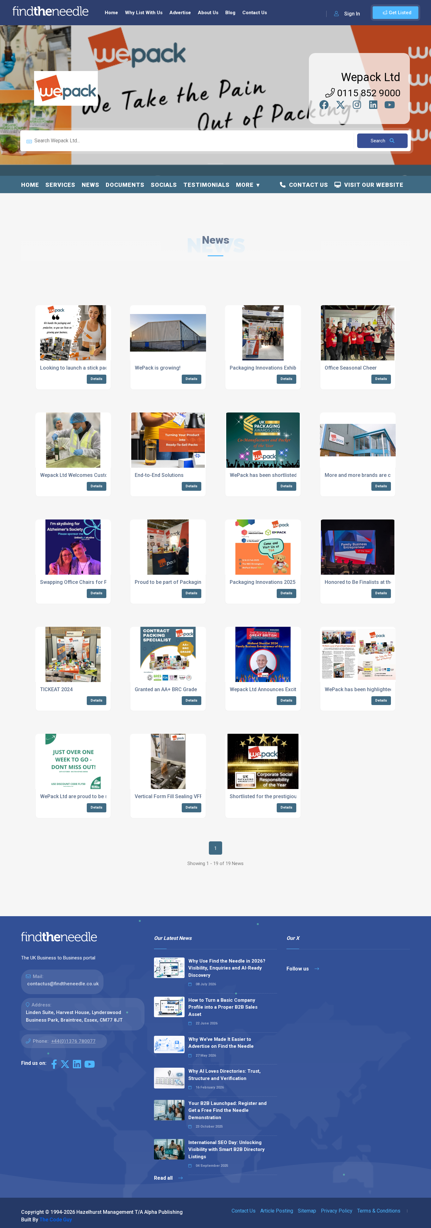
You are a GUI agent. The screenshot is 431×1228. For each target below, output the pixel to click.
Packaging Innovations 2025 (262, 582)
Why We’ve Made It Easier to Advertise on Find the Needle (221, 1042)
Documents (125, 184)
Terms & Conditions (378, 1211)
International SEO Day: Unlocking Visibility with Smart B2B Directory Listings (226, 1150)
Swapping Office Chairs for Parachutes (85, 582)
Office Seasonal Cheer (351, 368)
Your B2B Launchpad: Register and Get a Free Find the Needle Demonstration (227, 1110)
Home (111, 12)
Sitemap (307, 1211)
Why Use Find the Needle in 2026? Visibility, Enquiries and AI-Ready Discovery (226, 968)
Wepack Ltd (370, 77)
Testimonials (206, 184)
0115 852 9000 (367, 92)
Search (379, 141)
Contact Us (254, 12)
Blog (230, 12)
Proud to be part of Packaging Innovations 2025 (190, 582)
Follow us (298, 969)
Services (60, 184)
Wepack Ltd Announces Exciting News (274, 689)
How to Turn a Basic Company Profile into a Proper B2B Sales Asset (222, 1007)
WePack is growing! (157, 368)
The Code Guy (55, 1220)
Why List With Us (143, 12)
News (90, 184)
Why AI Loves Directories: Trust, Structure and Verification (224, 1074)
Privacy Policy (336, 1211)
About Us (208, 12)
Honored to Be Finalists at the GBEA (366, 582)
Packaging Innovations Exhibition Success (279, 368)
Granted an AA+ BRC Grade (166, 689)
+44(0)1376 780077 (73, 1041)
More (245, 184)
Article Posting (276, 1211)
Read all (164, 1178)
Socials (164, 184)
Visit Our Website (372, 184)
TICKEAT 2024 (56, 689)
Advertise (180, 12)
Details (97, 379)
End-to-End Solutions (159, 475)
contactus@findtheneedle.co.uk (63, 984)
